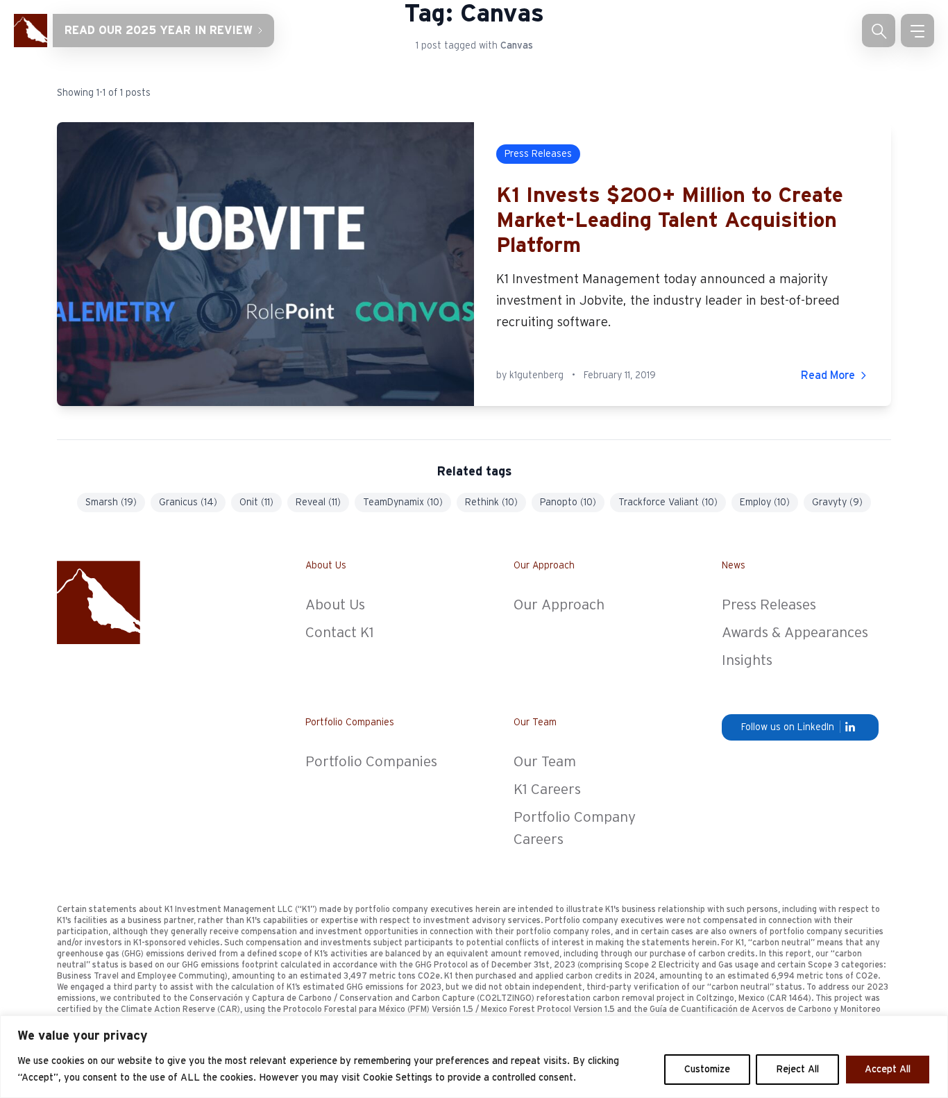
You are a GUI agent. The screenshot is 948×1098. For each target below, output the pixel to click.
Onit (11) (256, 502)
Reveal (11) (318, 502)
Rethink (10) (491, 502)
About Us (335, 605)
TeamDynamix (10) (403, 502)
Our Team (545, 761)
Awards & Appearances (795, 632)
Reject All (797, 1069)
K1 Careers (547, 789)
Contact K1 (339, 632)
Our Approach (559, 605)
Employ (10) (765, 502)
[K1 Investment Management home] (30, 30)
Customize (707, 1069)
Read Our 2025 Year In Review (159, 30)
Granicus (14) (188, 502)
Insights (747, 660)
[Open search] (878, 30)
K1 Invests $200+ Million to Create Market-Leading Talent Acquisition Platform (669, 220)
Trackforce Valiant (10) (668, 502)
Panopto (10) (568, 502)
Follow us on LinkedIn (787, 727)
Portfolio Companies (371, 761)
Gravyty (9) (837, 502)
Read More (828, 375)
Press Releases (769, 605)
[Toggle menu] (917, 30)
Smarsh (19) (111, 502)
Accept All (888, 1069)
